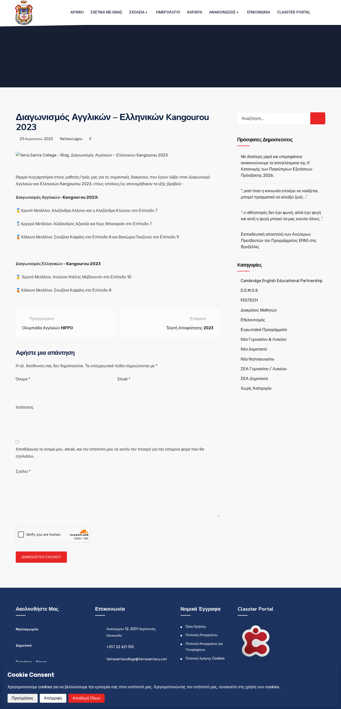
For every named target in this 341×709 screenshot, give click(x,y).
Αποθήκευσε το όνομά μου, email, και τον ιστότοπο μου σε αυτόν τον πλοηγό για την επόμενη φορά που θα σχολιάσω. (110, 452)
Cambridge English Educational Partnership (281, 280)
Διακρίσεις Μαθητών (259, 310)
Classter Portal (293, 12)
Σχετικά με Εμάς (106, 12)
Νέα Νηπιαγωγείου (257, 359)
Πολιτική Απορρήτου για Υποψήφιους (204, 647)
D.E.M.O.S (249, 290)
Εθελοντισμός (253, 320)
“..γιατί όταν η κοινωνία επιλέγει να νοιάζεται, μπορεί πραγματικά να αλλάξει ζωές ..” (280, 193)
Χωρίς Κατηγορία (256, 388)
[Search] (317, 118)
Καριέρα (194, 12)
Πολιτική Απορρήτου (201, 635)
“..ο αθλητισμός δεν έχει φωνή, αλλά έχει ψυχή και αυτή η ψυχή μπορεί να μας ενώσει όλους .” (282, 215)
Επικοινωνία (258, 12)
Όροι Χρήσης (195, 626)
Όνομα (23, 379)
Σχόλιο (23, 471)
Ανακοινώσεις (222, 12)
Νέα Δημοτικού (254, 349)
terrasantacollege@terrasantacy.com (137, 659)
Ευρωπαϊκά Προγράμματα (264, 329)
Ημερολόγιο (168, 12)
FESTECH (249, 300)
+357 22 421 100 (120, 647)
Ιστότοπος (25, 407)
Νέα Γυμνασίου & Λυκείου (264, 339)
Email (124, 379)
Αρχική (77, 12)
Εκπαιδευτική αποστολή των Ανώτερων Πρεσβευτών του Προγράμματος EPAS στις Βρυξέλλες (279, 240)
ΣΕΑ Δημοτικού (254, 378)
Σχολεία (137, 12)
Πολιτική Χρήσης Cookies (205, 658)
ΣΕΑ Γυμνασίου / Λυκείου (264, 368)
